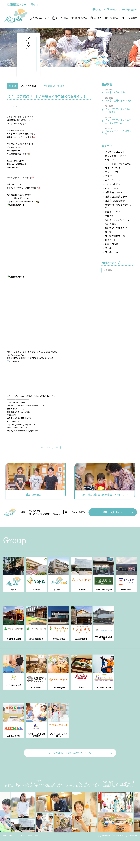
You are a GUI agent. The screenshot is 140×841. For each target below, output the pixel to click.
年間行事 (109, 215)
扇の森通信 (110, 223)
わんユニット (111, 188)
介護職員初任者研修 (115, 200)
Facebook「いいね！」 (25, 396)
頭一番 (108, 248)
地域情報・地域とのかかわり (118, 206)
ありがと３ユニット (115, 151)
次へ (56, 447)
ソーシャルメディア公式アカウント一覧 (70, 752)
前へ (42, 447)
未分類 (108, 232)
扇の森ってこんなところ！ (118, 219)
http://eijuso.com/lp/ (15, 355)
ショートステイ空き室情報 (118, 164)
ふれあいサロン (112, 184)
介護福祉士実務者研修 (116, 196)
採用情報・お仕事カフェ (117, 228)
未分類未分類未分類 (115, 236)
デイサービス (111, 172)
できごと (109, 176)
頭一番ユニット (112, 252)
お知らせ (109, 160)
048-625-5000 (78, 512)
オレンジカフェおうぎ (116, 155)
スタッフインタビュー (116, 168)
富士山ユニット (112, 211)
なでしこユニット (113, 180)
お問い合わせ (8, 835)
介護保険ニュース (113, 192)
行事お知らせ (111, 244)
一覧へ (49, 447)
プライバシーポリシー (29, 835)
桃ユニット (110, 240)
